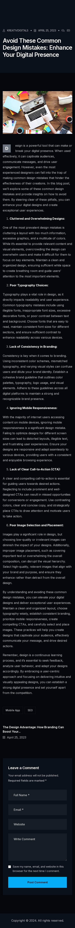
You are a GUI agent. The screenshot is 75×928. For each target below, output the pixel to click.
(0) (68, 30)
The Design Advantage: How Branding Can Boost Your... (33, 729)
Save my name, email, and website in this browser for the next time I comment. (38, 869)
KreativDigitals (17, 30)
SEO (30, 710)
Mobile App (13, 710)
